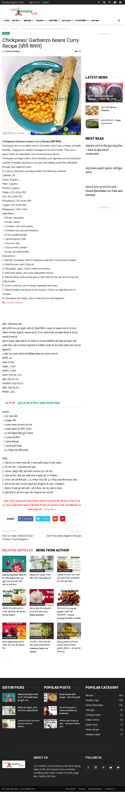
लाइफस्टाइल (27, 20)
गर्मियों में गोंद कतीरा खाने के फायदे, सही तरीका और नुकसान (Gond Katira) (14, 611)
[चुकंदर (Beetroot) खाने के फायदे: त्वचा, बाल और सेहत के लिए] (14, 631)
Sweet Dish (91, 724)
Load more (103, 207)
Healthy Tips (63, 638)
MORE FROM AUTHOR (52, 550)
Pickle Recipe (92, 729)
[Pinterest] (109, 2)
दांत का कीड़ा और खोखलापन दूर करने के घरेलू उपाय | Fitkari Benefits (40, 611)
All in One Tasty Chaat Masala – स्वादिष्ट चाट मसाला (102, 98)
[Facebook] (98, 2)
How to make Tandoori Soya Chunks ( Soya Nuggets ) (17, 537)
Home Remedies (37, 571)
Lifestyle (6, 571)
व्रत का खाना (66, 20)
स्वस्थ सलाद (95, 20)
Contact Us (110, 788)
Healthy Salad (93, 734)
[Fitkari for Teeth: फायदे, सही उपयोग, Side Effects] (42, 564)
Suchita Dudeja (12, 51)
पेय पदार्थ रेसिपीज (81, 20)
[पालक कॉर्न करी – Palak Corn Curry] (92, 123)
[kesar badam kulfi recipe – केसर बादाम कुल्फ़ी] (50, 697)
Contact (45, 2)
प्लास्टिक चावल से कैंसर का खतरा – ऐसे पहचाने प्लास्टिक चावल (69, 724)
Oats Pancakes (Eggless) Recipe (64, 535)
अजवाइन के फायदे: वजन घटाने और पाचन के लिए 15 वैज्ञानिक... (28, 724)
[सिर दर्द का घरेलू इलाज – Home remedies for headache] (50, 710)
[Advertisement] (84, 12)
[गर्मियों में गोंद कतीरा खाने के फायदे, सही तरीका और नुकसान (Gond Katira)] (14, 597)
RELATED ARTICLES (17, 550)
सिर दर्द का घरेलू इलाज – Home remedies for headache (68, 710)
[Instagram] (104, 2)
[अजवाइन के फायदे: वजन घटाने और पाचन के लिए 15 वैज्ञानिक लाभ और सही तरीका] (69, 564)
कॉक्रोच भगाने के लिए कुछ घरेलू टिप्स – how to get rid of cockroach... (104, 149)
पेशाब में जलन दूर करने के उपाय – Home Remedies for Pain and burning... (104, 190)
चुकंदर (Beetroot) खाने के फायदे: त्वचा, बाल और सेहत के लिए (13, 645)
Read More (50, 509)
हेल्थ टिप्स (15, 20)
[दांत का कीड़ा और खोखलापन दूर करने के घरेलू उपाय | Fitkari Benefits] (42, 597)
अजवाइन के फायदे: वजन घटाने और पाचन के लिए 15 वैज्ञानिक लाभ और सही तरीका (68, 578)
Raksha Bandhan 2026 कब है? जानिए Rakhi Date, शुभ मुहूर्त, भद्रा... (28, 697)
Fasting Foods (93, 714)
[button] (119, 20)
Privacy (82, 788)
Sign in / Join (34, 2)
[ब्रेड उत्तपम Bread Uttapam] (92, 110)
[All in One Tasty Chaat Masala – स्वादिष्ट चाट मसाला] (104, 92)
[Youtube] (120, 2)
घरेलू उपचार (40, 20)
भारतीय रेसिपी (53, 20)
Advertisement (95, 788)
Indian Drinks (92, 719)
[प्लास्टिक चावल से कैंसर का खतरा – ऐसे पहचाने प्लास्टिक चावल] (50, 723)
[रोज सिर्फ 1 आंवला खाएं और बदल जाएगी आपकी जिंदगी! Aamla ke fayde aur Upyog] (42, 631)
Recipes (6, 33)
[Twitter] (114, 2)
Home (6, 20)
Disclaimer (71, 788)
